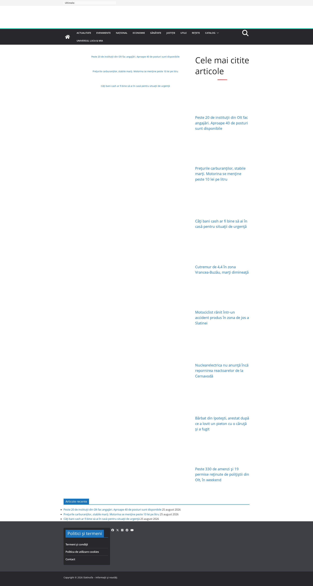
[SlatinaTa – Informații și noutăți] (67, 36)
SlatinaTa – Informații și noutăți (100, 577)
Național (121, 32)
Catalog (210, 32)
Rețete (196, 32)
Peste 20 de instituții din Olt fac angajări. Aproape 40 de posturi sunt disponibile (135, 56)
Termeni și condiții (77, 544)
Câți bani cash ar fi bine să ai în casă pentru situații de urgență (135, 86)
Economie (139, 32)
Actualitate (84, 32)
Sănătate (155, 32)
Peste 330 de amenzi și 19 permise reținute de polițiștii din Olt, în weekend (222, 474)
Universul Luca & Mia (90, 40)
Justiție (170, 32)
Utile (183, 32)
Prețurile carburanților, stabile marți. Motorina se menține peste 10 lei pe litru (135, 71)
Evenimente (103, 32)
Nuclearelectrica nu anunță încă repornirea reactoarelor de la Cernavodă (221, 371)
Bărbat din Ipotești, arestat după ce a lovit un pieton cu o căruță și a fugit (222, 424)
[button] (217, 33)
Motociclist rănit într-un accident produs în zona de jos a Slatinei (222, 318)
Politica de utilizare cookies (82, 552)
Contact (70, 559)
